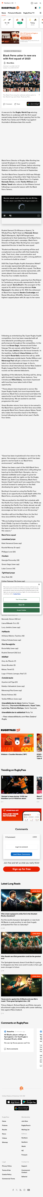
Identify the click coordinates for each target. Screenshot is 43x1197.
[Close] (39, 584)
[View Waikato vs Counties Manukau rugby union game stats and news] (20, 23)
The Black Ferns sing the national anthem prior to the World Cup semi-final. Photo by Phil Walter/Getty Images (19, 96)
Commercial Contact (26, 1171)
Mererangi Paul (8, 360)
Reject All (21, 605)
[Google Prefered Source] (32, 104)
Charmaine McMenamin (20, 705)
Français (24, 1155)
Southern (25, 1142)
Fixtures (4, 1125)
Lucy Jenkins (13, 350)
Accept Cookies (21, 610)
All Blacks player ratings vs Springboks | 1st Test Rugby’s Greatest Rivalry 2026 (16, 1036)
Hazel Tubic (35, 705)
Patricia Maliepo (17, 708)
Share (18, 104)
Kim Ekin (10, 63)
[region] (21, 598)
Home (4, 1121)
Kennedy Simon (8, 182)
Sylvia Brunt (18, 285)
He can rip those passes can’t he (17, 1043)
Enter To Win (26, 38)
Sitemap (5, 1142)
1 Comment (9, 104)
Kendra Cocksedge (27, 292)
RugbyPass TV (28, 13)
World (24, 1146)
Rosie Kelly (15, 355)
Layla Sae (5, 708)
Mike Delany (17, 380)
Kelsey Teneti (7, 184)
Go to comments (11, 1049)
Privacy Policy (7, 1166)
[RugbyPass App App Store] (13, 1102)
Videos (4, 1138)
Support (24, 1166)
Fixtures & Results (14, 13)
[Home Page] (10, 8)
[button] (41, 13)
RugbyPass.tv (26, 1125)
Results (4, 1130)
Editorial (24, 1177)
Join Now (25, 1121)
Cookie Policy (6, 1174)
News (4, 13)
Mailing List (25, 1130)
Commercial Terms (8, 1179)
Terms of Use (6, 1170)
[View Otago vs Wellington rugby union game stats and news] (33, 23)
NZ (23, 1151)
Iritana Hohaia (25, 353)
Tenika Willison (27, 182)
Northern (25, 1138)
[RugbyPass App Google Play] (29, 1102)
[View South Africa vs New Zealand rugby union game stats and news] (7, 23)
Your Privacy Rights (21, 599)
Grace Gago (14, 345)
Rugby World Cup (23, 112)
